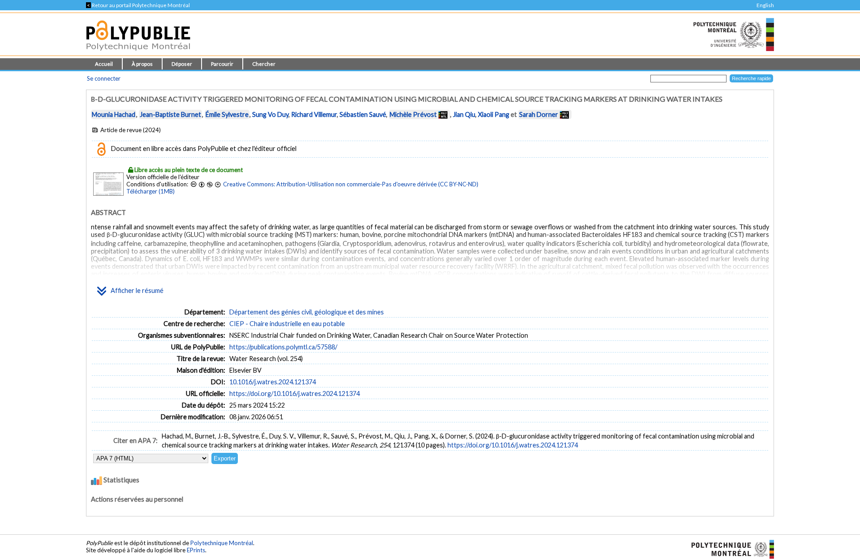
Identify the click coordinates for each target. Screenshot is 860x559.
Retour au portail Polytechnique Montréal (138, 5)
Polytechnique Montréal (221, 542)
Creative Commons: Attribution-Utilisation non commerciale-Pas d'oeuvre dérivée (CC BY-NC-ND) (350, 184)
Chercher (263, 64)
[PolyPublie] (138, 53)
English (765, 5)
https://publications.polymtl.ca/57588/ (283, 347)
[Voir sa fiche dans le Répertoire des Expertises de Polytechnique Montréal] (443, 114)
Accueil (104, 64)
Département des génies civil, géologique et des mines (306, 312)
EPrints (196, 550)
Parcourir (222, 64)
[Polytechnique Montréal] (729, 548)
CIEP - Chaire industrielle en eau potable (287, 323)
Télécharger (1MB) (150, 191)
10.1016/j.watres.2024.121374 (272, 382)
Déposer (182, 64)
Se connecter (103, 78)
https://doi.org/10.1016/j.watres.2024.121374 (294, 393)
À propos (142, 64)
